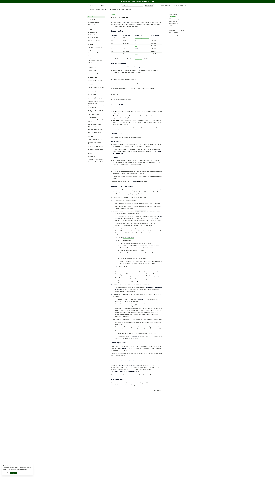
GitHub (124, 348)
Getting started (100, 9)
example (136, 282)
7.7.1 (136, 45)
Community (129, 9)
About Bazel (91, 9)
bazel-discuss (141, 299)
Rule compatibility (173, 35)
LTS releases (173, 28)
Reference (115, 9)
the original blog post (126, 22)
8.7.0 (136, 43)
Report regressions (174, 32)
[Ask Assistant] (160, 360)
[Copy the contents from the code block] (158, 360)
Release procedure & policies (176, 30)
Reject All (6, 472)
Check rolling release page (142, 37)
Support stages (173, 21)
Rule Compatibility (128, 385)
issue (141, 1)
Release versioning (174, 18)
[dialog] (17, 469)
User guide (108, 9)
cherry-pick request (128, 237)
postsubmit (149, 287)
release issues (137, 181)
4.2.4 (136, 53)
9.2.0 (136, 40)
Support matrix (172, 16)
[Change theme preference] (185, 5)
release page (138, 58)
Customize (28, 472)
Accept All (13, 472)
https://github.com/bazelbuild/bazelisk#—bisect (124, 371)
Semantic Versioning (134, 67)
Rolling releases (174, 25)
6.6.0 (136, 48)
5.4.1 (136, 51)
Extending (121, 9)
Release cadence (173, 23)
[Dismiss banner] (273, 1)
